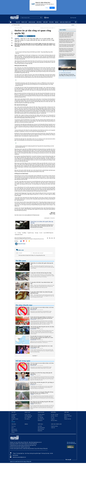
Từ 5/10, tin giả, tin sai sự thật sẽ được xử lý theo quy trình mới (42, 308)
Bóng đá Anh (40, 430)
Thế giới (45, 22)
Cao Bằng (24, 232)
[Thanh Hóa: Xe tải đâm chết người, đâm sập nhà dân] (22, 225)
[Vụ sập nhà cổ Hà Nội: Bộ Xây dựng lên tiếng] (22, 276)
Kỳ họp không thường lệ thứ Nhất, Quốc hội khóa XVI (66, 24)
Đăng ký (52, 7)
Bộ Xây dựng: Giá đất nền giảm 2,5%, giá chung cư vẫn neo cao (42, 383)
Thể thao (12, 432)
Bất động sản (40, 420)
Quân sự (65, 417)
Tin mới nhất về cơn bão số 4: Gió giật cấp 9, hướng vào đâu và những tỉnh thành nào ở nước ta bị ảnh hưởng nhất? (41, 337)
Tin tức (18, 22)
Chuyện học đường (54, 426)
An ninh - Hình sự (28, 414)
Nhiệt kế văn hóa (14, 430)
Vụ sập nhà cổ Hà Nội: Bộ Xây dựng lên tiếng (40, 272)
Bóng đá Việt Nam (41, 429)
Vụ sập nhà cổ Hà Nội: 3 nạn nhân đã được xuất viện (41, 283)
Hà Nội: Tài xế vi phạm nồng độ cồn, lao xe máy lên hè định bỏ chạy (41, 346)
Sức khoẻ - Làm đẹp (54, 414)
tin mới (40, 232)
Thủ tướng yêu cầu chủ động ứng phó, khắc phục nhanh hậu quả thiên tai (41, 402)
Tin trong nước (14, 414)
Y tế (12, 420)
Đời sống (39, 22)
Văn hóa (51, 22)
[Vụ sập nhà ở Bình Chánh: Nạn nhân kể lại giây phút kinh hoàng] (22, 295)
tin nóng (19, 232)
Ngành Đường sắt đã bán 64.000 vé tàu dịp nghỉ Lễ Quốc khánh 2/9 (67, 75)
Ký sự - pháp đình (28, 417)
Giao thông (13, 417)
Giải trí (12, 427)
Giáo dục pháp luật (65, 22)
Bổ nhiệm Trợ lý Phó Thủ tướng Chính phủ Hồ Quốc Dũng (41, 373)
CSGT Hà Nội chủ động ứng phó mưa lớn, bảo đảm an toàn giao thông (42, 327)
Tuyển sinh (53, 427)
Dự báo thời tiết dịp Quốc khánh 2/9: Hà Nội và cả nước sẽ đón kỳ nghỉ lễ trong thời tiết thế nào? (42, 317)
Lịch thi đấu (40, 426)
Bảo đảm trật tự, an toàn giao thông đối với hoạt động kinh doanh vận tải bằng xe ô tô (41, 392)
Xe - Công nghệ (40, 417)
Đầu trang (68, 459)
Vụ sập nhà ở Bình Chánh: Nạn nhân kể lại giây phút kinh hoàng (41, 292)
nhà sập (36, 232)
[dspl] (10, 22)
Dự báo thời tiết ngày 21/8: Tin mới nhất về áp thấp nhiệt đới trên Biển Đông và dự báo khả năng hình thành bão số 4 (66, 34)
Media (56, 22)
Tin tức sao (13, 426)
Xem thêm (34, 355)
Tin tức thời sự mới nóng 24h (66, 72)
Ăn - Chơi (52, 417)
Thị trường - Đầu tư (41, 414)
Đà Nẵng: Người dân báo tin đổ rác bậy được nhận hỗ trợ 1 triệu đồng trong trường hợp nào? (66, 41)
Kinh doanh (32, 22)
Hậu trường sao (14, 429)
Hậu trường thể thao (41, 427)
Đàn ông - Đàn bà (54, 420)
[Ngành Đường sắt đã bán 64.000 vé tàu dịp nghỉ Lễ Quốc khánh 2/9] (67, 65)
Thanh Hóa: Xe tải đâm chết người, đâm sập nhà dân (41, 222)
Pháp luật (24, 22)
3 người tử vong (30, 232)
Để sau (47, 7)
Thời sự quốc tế (67, 414)
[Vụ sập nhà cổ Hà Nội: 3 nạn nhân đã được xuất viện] (22, 286)
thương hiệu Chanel (18, 234)
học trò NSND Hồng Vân (48, 232)
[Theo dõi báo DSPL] (26, 36)
